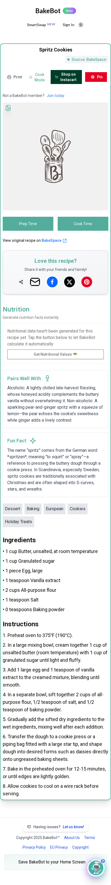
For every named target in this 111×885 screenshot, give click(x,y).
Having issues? (58, 827)
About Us (72, 837)
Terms (89, 837)
